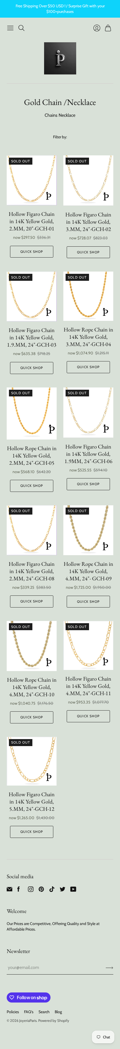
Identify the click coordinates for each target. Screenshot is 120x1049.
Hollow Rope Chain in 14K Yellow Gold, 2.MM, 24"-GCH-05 (32, 455)
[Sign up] (109, 967)
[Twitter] (62, 890)
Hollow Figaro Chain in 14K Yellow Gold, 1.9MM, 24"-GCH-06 (88, 454)
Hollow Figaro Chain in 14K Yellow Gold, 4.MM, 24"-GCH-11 (88, 686)
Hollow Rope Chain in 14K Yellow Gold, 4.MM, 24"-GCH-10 (32, 687)
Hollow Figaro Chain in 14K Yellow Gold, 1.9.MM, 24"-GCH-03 (31, 337)
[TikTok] (52, 890)
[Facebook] (18, 890)
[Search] (21, 28)
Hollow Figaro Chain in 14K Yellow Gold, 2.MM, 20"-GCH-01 (32, 221)
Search (44, 1011)
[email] (9, 890)
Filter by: (60, 136)
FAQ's (28, 1011)
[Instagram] (30, 890)
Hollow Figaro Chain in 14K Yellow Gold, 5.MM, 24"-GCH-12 (32, 801)
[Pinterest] (41, 890)
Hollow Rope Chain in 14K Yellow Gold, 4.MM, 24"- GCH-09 (88, 571)
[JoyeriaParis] (60, 58)
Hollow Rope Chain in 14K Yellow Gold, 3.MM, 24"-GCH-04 (88, 337)
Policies (13, 1011)
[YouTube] (73, 890)
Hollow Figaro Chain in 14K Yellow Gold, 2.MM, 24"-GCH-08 (32, 571)
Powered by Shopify (53, 1020)
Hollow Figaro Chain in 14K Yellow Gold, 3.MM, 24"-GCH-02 (88, 222)
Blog (58, 1011)
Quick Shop (31, 251)
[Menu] (10, 28)
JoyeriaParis (28, 1020)
